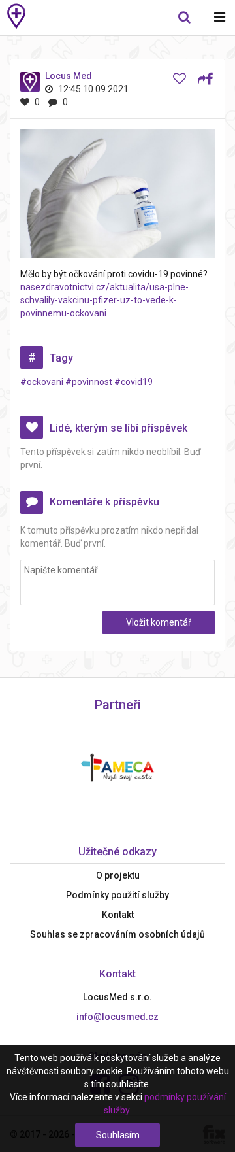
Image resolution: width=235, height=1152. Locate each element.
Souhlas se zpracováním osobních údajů (117, 934)
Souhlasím (118, 1135)
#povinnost (88, 382)
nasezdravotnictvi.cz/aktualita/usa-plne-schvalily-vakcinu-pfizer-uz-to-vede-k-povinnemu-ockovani (104, 300)
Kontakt (118, 914)
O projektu (118, 875)
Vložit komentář (158, 622)
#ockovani (41, 382)
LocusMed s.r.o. (117, 997)
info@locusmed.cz (117, 1016)
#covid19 (133, 382)
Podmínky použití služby (117, 895)
